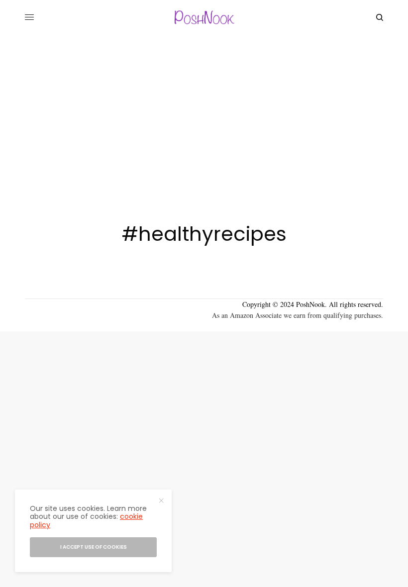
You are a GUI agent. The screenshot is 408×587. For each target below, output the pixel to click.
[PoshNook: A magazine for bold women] (204, 17)
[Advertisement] (204, 109)
